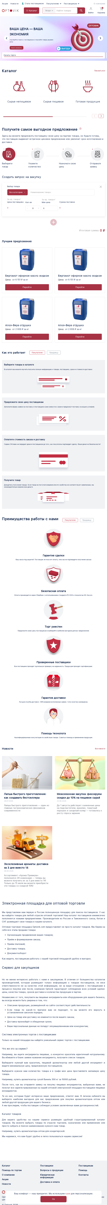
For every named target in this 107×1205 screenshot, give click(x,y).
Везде (48, 11)
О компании (99, 4)
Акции (5, 4)
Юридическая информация (47, 1176)
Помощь (83, 1170)
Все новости (100, 749)
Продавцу (53, 353)
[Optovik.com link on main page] (10, 10)
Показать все (99, 71)
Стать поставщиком (34, 3)
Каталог (6, 1165)
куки (67, 1193)
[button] (6, 38)
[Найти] (80, 10)
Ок (53, 1199)
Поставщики (46, 1165)
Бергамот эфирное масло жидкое (27, 275)
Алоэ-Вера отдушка (18, 325)
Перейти (27, 287)
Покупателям (52, 4)
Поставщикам (70, 4)
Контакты (83, 1175)
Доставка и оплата (50, 1182)
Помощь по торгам (12, 1170)
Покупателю (37, 353)
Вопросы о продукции (51, 1170)
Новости (14, 4)
